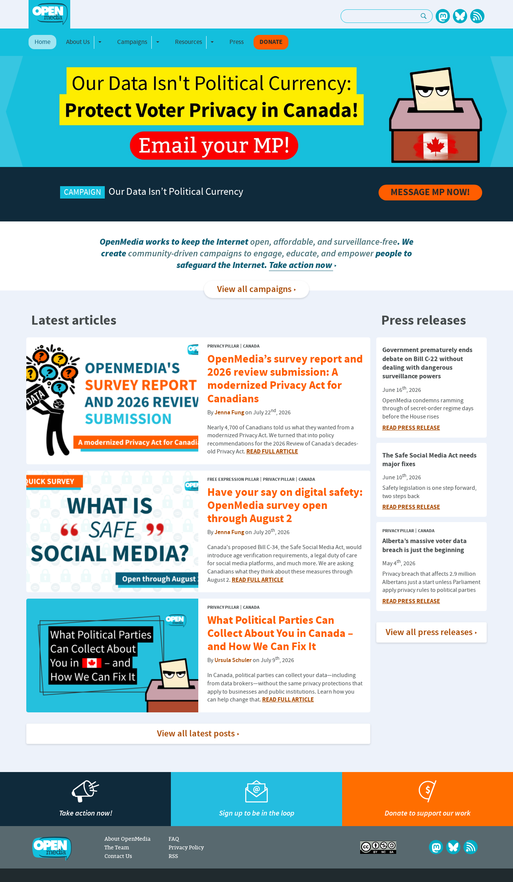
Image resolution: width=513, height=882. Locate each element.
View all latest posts (196, 734)
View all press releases (429, 632)
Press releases (423, 321)
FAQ (174, 838)
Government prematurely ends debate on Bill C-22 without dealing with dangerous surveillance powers (427, 363)
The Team (116, 847)
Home (42, 42)
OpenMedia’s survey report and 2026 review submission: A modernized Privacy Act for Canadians (285, 379)
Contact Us (118, 855)
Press (236, 42)
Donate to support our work (428, 813)
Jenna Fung (229, 413)
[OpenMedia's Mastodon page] (443, 16)
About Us (78, 42)
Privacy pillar (223, 346)
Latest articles (73, 321)
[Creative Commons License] (378, 847)
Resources (188, 42)
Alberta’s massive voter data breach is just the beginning (424, 545)
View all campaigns (254, 289)
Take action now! (85, 813)
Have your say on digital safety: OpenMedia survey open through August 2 (285, 506)
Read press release (411, 428)
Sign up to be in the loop (256, 813)
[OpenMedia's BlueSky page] (460, 16)
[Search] (424, 16)
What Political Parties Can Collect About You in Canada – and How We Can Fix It (280, 634)
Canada (251, 346)
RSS (173, 855)
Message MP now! (430, 192)
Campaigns (132, 42)
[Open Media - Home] (49, 14)
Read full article (272, 451)
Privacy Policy (186, 847)
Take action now (300, 265)
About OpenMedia (127, 838)
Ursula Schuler (233, 661)
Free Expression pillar (233, 479)
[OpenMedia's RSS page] (477, 16)
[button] (11, 111)
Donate (271, 42)
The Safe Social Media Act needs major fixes (429, 460)
